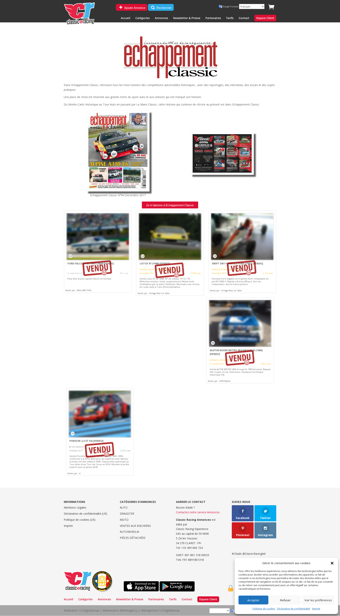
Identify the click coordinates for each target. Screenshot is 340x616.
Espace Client (265, 18)
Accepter (253, 600)
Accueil (125, 18)
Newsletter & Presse (186, 18)
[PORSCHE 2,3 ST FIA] (100, 431)
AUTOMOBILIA (129, 532)
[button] (332, 563)
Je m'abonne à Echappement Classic (170, 205)
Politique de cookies (263, 608)
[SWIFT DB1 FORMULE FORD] (242, 251)
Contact (244, 18)
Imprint (316, 608)
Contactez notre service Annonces (198, 512)
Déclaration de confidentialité (293, 608)
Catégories (142, 18)
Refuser (285, 600)
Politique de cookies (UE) (79, 520)
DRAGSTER (127, 513)
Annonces (161, 18)
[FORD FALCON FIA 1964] (97, 251)
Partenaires (213, 18)
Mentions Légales (75, 507)
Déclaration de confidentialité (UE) (85, 513)
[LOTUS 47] (170, 253)
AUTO (124, 507)
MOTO (124, 520)
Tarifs (230, 18)
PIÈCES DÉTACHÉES (132, 538)
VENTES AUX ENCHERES (135, 526)
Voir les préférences (318, 600)
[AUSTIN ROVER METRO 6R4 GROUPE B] (240, 340)
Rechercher (164, 7)
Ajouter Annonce (134, 7)
